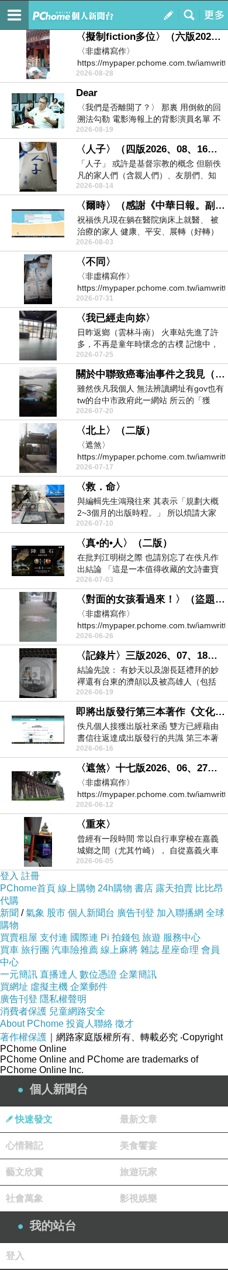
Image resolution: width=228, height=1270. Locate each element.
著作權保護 (23, 1037)
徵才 (124, 1024)
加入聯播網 (180, 913)
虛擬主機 (49, 987)
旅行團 (35, 950)
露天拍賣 (174, 888)
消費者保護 (23, 1011)
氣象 (35, 913)
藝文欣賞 (24, 1172)
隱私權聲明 (63, 999)
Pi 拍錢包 (120, 937)
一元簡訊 (18, 974)
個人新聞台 (91, 913)
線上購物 (76, 888)
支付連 (54, 937)
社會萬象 (24, 1198)
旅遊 (151, 937)
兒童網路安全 (77, 1011)
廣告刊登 (135, 913)
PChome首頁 (28, 888)
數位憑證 (98, 974)
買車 (9, 950)
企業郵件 (89, 987)
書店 (143, 888)
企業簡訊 (138, 974)
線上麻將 (119, 950)
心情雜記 (24, 1145)
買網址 (14, 987)
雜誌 (149, 950)
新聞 (9, 913)
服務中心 (182, 937)
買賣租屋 (18, 937)
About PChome (32, 1024)
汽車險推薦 (74, 950)
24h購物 (115, 888)
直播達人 (58, 974)
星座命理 (180, 950)
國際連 (84, 937)
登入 (9, 876)
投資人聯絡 (89, 1024)
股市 (56, 913)
